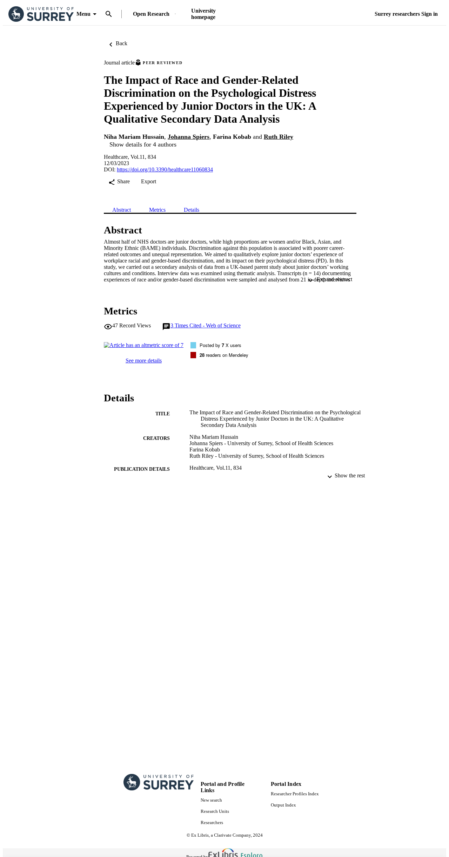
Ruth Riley (278, 136)
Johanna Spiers (188, 136)
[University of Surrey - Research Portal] (41, 14)
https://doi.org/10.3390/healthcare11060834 (165, 169)
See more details (144, 360)
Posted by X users (220, 345)
